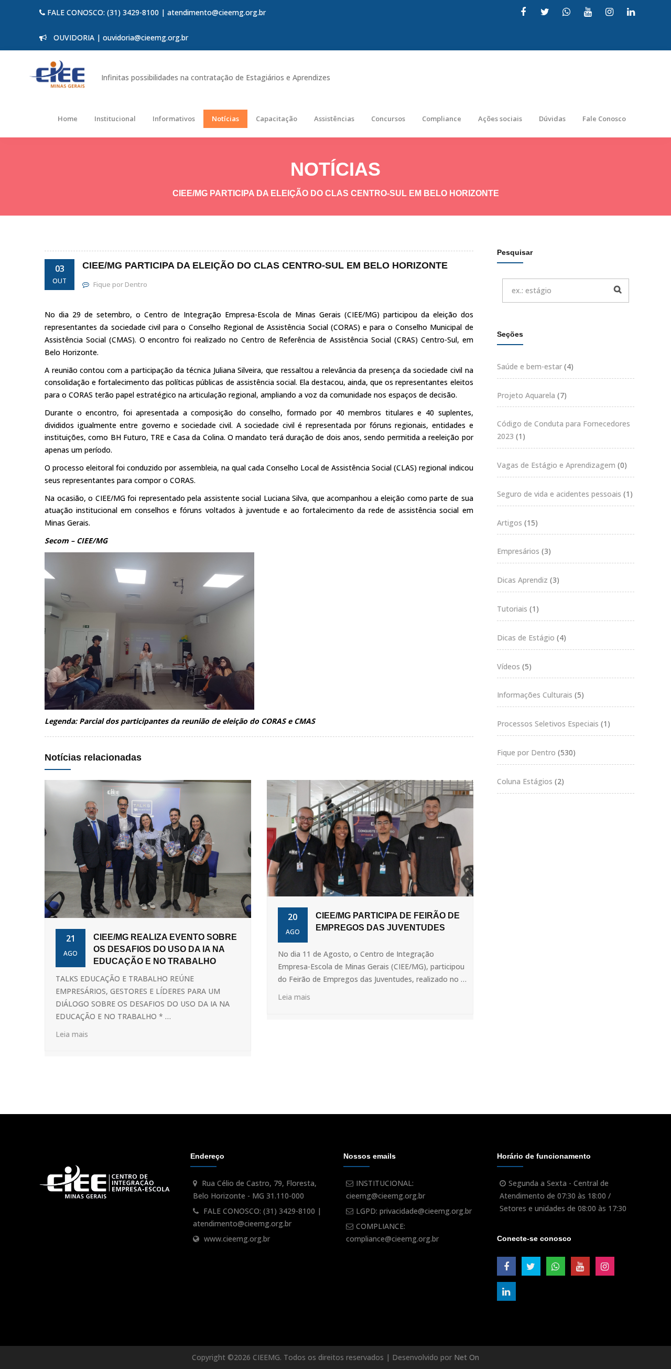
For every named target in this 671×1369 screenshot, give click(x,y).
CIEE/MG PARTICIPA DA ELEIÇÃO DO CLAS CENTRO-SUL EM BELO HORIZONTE (265, 265)
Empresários (518, 551)
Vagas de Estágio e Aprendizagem (556, 465)
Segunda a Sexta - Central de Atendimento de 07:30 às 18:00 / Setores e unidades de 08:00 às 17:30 (563, 1195)
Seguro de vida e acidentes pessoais (559, 494)
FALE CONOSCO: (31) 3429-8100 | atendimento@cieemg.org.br (155, 12)
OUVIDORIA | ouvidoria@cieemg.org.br (118, 37)
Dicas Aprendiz (522, 580)
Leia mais (72, 1034)
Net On (466, 1357)
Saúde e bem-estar (529, 366)
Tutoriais (512, 609)
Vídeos (508, 666)
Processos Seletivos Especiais (548, 724)
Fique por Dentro (526, 752)
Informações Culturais (534, 695)
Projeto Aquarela (526, 395)
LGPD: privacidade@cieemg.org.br (414, 1211)
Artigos (509, 523)
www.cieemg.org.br (237, 1239)
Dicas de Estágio (526, 638)
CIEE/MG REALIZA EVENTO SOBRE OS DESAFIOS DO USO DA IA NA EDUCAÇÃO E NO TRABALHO (165, 949)
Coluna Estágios (525, 781)
